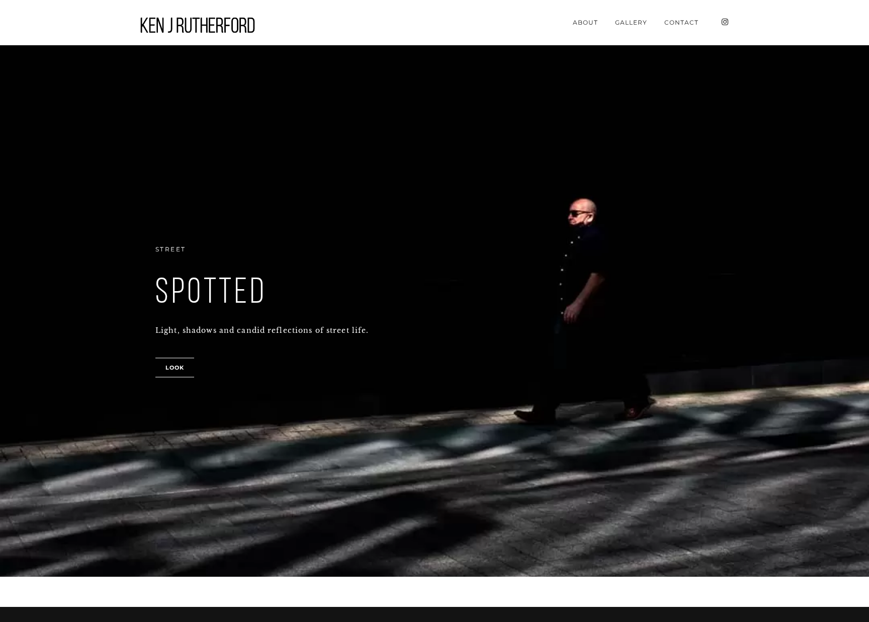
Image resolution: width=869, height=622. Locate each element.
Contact (681, 22)
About (585, 22)
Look (174, 367)
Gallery (631, 22)
